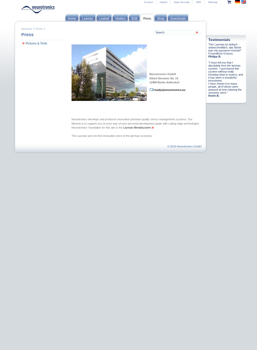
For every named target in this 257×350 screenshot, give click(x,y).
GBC (199, 2)
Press (39, 28)
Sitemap (213, 2)
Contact (148, 2)
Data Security (181, 2)
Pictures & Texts (36, 43)
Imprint (163, 2)
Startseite (26, 28)
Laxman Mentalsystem (137, 127)
